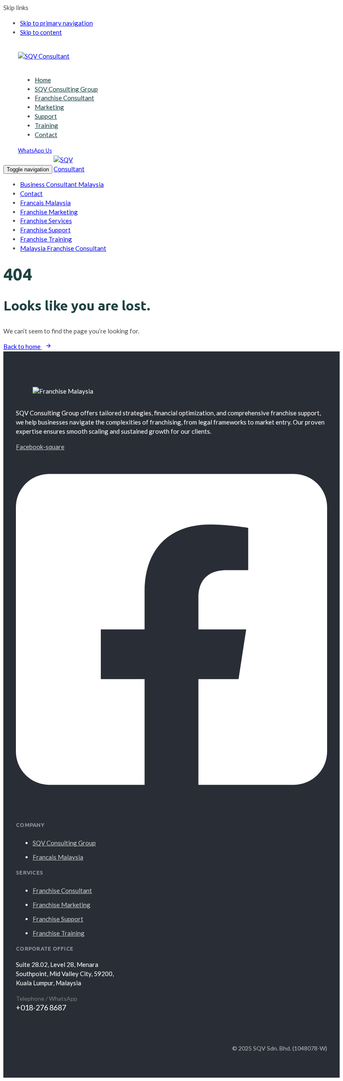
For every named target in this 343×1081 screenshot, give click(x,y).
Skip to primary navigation (56, 23)
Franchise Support (45, 230)
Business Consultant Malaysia (62, 184)
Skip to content (41, 32)
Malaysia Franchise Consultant (63, 248)
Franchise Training (46, 239)
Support (46, 116)
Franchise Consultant (64, 98)
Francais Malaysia (45, 202)
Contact (46, 134)
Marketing (49, 107)
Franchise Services (46, 220)
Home (43, 80)
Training (46, 125)
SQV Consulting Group (66, 89)
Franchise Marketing (49, 212)
